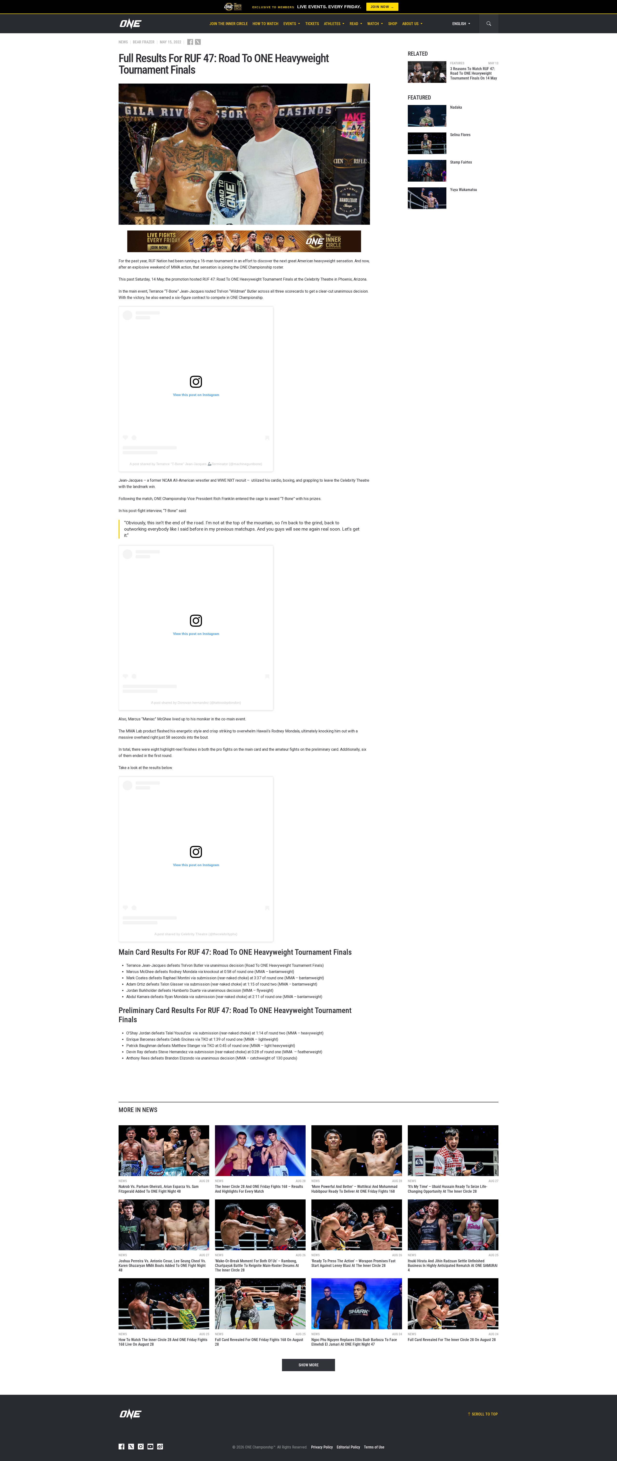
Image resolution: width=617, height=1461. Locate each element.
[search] (488, 23)
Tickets (312, 23)
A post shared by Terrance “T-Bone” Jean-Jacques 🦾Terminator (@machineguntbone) (196, 464)
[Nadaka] (427, 116)
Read (354, 23)
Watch (373, 23)
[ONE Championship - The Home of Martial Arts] (130, 23)
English (459, 23)
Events (289, 23)
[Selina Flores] (427, 143)
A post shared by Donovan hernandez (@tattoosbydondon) (196, 702)
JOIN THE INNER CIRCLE (228, 23)
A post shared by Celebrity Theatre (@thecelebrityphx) (195, 934)
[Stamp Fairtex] (427, 171)
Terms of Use (374, 1447)
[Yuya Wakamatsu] (427, 198)
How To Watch (265, 23)
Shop (392, 23)
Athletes (332, 23)
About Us (410, 23)
